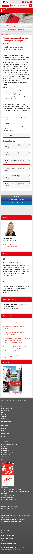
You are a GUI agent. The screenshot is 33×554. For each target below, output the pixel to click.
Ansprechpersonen (6, 530)
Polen (3, 436)
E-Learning (4, 448)
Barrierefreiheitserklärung (8, 543)
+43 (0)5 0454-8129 (10, 244)
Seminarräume (5, 454)
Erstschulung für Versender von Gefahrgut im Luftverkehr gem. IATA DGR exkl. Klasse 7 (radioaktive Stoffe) (17, 340)
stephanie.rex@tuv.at (11, 246)
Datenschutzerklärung (7, 535)
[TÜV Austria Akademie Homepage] (5, 4)
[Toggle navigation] (4, 10)
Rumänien (4, 428)
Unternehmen (5, 456)
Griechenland (5, 425)
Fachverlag (4, 446)
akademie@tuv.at (8, 497)
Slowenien (4, 439)
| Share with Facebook (17, 199)
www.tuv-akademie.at (9, 499)
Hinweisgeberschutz (7, 538)
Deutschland (5, 433)
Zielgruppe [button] (10, 135)
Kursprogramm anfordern (17, 26)
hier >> (18, 308)
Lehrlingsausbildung (7, 452)
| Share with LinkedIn (17, 203)
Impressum (4, 533)
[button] (16, 146)
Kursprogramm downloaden (9, 444)
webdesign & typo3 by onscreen (10, 549)
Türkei (3, 431)
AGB (2, 541)
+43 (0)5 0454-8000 (8, 495)
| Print (17, 196)
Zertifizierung (5, 450)
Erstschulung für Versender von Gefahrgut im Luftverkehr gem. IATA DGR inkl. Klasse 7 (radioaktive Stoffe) (17, 348)
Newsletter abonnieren (17, 30)
